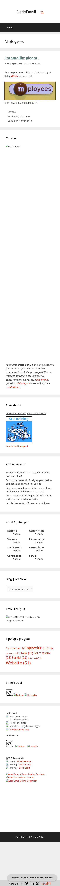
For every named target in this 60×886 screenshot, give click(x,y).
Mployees (25, 116)
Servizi (33, 555)
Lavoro (12, 111)
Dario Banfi (24, 767)
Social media (34, 658)
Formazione (36, 547)
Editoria (12, 530)
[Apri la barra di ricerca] (55, 27)
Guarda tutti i (17, 446)
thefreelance (25, 764)
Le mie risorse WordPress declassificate (28, 503)
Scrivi (44, 883)
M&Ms (14, 76)
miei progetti (23, 383)
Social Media (15, 547)
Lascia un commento (20, 120)
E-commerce (37, 539)
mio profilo (42, 379)
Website (18, 663)
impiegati (13, 116)
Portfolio (17, 534)
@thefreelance (24, 761)
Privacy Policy (37, 836)
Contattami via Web (19, 729)
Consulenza (14, 555)
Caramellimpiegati (21, 57)
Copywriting (36, 530)
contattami (13, 387)
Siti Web (12, 539)
